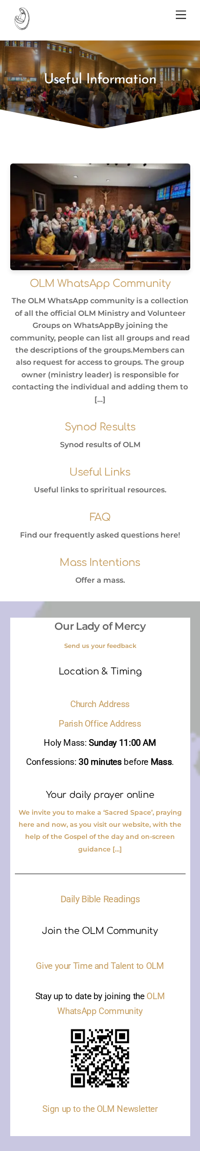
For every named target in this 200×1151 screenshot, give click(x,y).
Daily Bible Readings (100, 899)
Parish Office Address (100, 724)
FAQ (100, 517)
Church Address (100, 704)
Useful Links (99, 472)
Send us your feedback (100, 645)
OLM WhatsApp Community (100, 283)
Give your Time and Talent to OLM (100, 966)
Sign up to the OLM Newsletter (99, 1109)
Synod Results (100, 427)
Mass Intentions (100, 562)
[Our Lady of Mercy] (21, 26)
